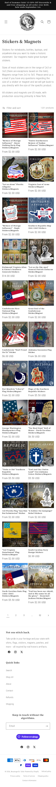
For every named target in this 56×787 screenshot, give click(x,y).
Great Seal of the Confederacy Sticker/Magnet (36, 311)
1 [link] (8, 615)
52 (40, 615)
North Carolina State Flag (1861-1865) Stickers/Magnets (14, 593)
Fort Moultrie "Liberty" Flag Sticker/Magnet (13, 390)
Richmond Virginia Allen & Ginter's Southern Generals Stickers (14, 269)
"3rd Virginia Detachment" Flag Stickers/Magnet (10, 552)
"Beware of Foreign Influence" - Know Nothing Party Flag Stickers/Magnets (11, 144)
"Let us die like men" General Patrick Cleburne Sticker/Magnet (40, 269)
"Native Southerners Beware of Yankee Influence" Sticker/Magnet (41, 143)
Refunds (9, 697)
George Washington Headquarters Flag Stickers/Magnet (11, 430)
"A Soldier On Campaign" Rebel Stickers (40, 512)
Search (9, 670)
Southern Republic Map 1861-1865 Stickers (39, 227)
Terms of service (29, 776)
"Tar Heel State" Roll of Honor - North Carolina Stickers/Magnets (39, 430)
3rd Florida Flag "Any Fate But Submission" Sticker (14, 512)
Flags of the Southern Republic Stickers (38, 390)
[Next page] (48, 615)
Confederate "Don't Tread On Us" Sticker (14, 351)
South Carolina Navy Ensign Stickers (38, 551)
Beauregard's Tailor (17, 772)
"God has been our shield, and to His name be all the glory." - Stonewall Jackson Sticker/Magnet (41, 594)
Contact (9, 690)
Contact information (29, 780)
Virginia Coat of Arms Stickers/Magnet (39, 185)
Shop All (9, 677)
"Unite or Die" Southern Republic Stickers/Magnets (13, 471)
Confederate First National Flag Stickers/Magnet (10, 311)
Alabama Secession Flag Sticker (40, 351)
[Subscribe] (46, 726)
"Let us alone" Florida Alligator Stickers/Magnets (12, 186)
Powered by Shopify (32, 772)
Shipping (10, 704)
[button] (6, 22)
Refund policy (46, 771)
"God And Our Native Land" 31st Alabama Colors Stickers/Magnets (40, 471)
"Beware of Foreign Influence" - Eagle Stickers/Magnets (11, 228)
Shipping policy (43, 776)
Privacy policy (15, 776)
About (8, 684)
